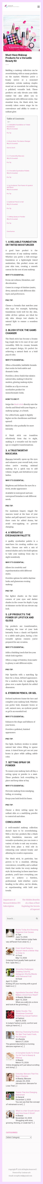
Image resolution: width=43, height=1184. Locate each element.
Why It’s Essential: (12, 129)
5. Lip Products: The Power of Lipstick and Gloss (20, 186)
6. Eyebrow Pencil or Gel (15, 202)
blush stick (18, 404)
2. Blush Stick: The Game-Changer (18, 141)
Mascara (9, 459)
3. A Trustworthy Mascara (15, 156)
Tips (35, 47)
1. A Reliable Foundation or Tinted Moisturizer (18, 125)
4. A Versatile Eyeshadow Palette (18, 171)
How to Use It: (11, 148)
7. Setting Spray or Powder (16, 216)
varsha (29, 47)
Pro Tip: (9, 133)
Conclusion (11, 231)
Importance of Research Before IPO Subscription (11, 903)
